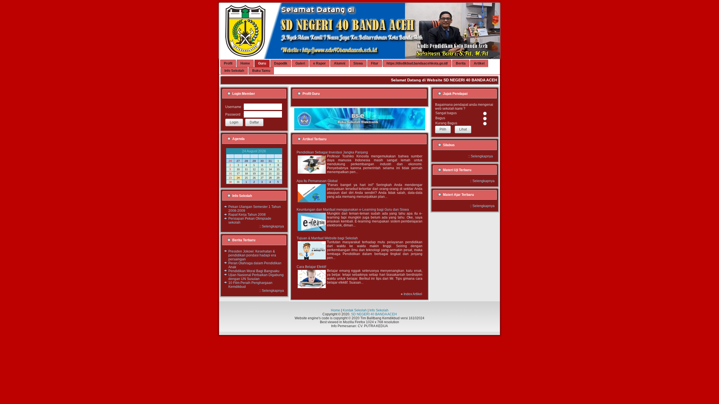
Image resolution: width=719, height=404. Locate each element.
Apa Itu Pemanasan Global (317, 181)
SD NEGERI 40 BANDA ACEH (374, 314)
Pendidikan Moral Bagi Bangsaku (253, 271)
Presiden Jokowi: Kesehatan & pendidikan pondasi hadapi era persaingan (252, 255)
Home (335, 310)
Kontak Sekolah (355, 310)
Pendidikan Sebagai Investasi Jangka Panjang (332, 152)
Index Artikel (413, 294)
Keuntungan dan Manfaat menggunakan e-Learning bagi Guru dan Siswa (353, 210)
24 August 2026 (254, 151)
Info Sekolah (378, 310)
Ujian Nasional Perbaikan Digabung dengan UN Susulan (256, 277)
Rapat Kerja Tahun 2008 (247, 215)
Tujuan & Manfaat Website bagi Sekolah (327, 238)
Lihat (463, 129)
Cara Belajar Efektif (311, 267)
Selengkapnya (273, 226)
